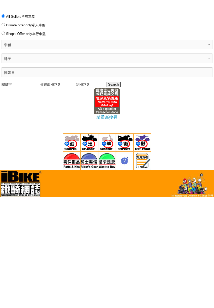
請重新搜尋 (107, 117)
